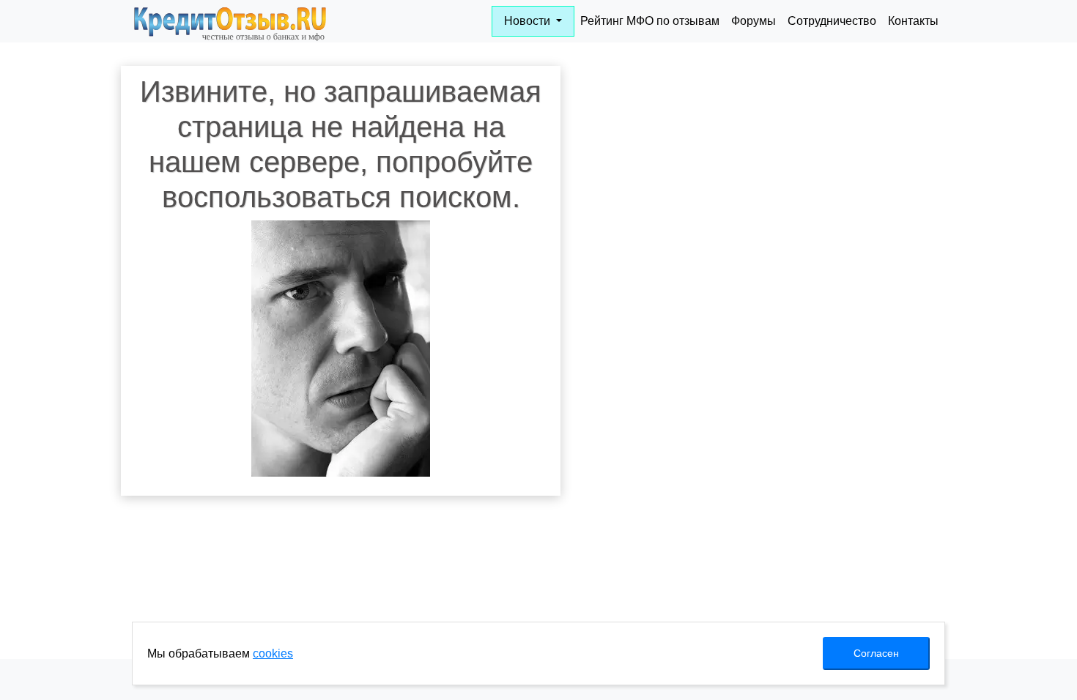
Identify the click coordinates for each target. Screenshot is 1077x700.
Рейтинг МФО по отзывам (649, 21)
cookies (273, 653)
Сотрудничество (832, 21)
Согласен (876, 653)
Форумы (753, 21)
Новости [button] (528, 21)
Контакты (913, 21)
